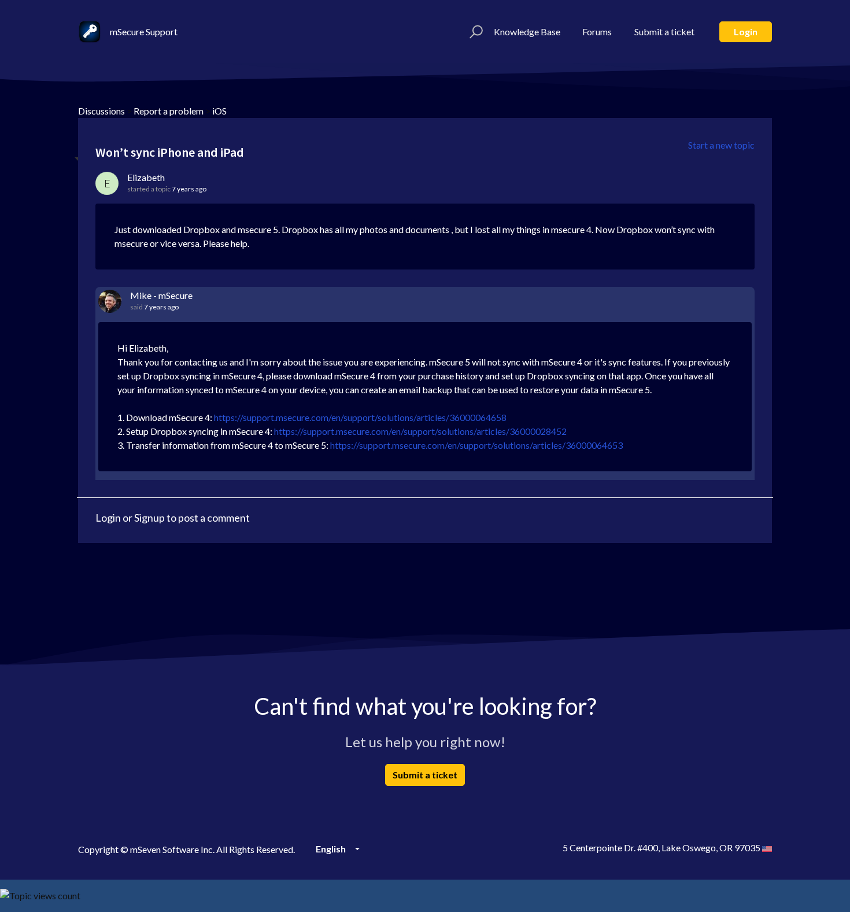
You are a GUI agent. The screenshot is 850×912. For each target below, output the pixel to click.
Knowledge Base (527, 31)
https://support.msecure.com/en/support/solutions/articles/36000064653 (476, 445)
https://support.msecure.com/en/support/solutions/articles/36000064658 (360, 417)
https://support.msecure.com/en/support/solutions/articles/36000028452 (420, 431)
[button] (474, 31)
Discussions (101, 110)
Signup (149, 517)
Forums (597, 31)
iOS (219, 110)
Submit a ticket (664, 31)
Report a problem (169, 110)
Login (745, 31)
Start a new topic (721, 144)
